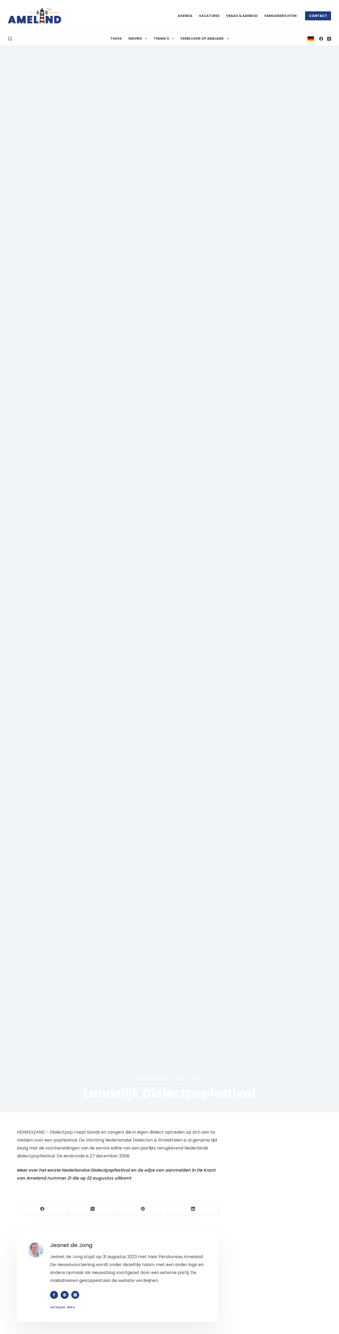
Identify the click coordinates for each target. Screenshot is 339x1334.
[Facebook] (321, 39)
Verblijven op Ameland (202, 38)
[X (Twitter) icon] (75, 1295)
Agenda (185, 15)
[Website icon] (65, 1295)
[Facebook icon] (54, 1295)
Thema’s (161, 38)
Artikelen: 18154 (62, 1307)
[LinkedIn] (193, 1209)
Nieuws (135, 38)
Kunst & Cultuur (188, 1080)
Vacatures (209, 15)
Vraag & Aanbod (242, 15)
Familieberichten (280, 15)
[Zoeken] (10, 39)
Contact (318, 15)
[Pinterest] (143, 1209)
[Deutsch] (310, 38)
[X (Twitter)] (329, 39)
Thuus (116, 38)
